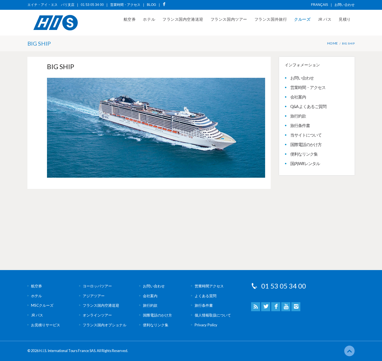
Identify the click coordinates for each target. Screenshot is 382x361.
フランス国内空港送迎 (182, 19)
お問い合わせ (344, 5)
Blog (151, 5)
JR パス (325, 19)
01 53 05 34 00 (283, 286)
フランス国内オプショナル (104, 325)
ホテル (149, 19)
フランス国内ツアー (229, 19)
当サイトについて (306, 134)
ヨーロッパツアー (97, 286)
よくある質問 (205, 296)
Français (319, 5)
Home (332, 43)
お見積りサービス (45, 325)
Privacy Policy (206, 325)
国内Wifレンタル (305, 163)
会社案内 (298, 96)
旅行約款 (298, 115)
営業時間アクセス (209, 286)
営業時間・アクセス (125, 5)
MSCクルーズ (42, 305)
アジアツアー (94, 296)
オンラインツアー (97, 315)
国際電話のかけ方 (306, 144)
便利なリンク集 (304, 153)
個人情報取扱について (213, 315)
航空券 (130, 19)
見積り (345, 19)
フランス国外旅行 (270, 19)
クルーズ (302, 19)
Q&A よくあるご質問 (308, 106)
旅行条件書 (300, 125)
